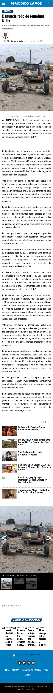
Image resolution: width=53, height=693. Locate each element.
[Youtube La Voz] (33, 663)
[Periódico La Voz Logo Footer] (26, 654)
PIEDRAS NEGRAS (27, 670)
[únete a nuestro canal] (26, 612)
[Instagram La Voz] (29, 663)
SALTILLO (28, 675)
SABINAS (38, 670)
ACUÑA (46, 670)
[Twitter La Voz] (24, 663)
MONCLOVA (15, 670)
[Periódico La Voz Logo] (26, 5)
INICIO (7, 670)
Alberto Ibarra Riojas (15, 41)
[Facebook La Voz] (20, 663)
